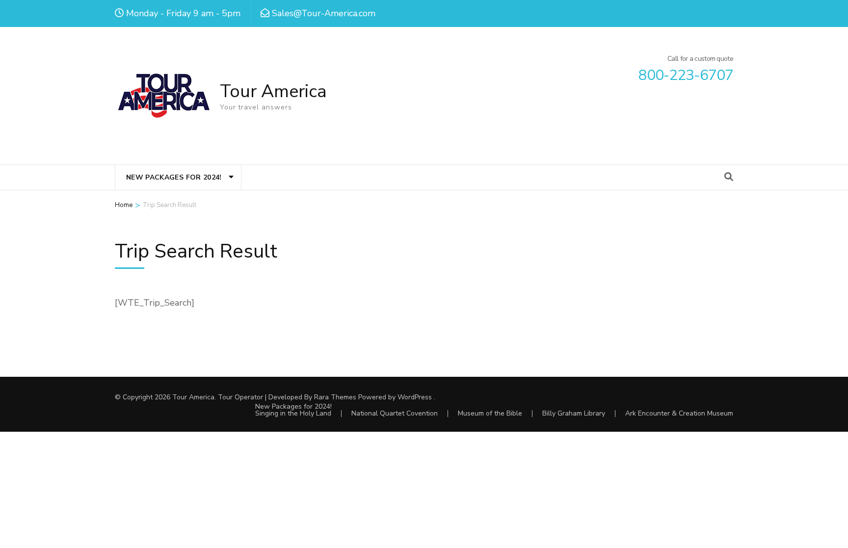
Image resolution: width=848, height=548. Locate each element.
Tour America (273, 91)
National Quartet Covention (394, 413)
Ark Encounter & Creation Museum (679, 413)
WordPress (415, 397)
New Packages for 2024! (174, 177)
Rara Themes (335, 397)
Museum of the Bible (490, 413)
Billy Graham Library (573, 413)
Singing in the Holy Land (293, 413)
